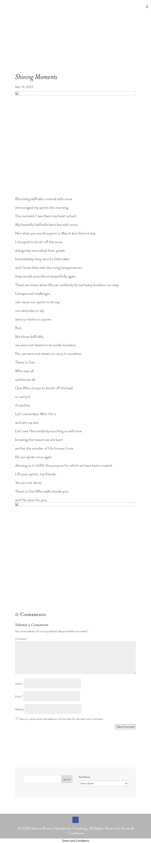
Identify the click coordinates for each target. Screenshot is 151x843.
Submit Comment (125, 727)
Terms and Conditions (75, 840)
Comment (21, 639)
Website (19, 709)
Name (19, 684)
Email (19, 697)
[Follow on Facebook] (75, 820)
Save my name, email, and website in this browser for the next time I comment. (61, 719)
